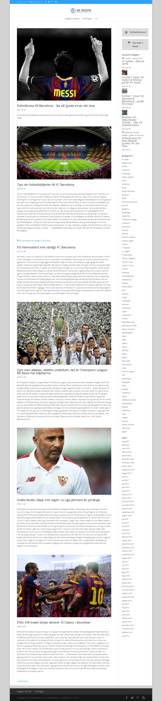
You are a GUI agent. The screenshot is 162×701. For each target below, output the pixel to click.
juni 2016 (125, 523)
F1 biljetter (126, 248)
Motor (124, 354)
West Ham (126, 428)
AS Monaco (126, 173)
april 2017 (125, 487)
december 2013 (128, 625)
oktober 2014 (127, 593)
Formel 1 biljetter (128, 258)
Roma (124, 386)
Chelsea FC (126, 223)
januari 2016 (126, 540)
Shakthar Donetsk (129, 400)
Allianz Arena (127, 163)
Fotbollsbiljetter (128, 276)
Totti (124, 414)
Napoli (124, 357)
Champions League (129, 219)
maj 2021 (125, 441)
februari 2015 (127, 579)
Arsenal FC (126, 170)
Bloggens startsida (72, 18)
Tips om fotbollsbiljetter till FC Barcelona (45, 184)
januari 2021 (126, 455)
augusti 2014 (127, 600)
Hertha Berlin (127, 287)
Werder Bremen (128, 424)
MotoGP (125, 350)
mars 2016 (126, 533)
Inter (123, 290)
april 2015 (125, 572)
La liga (124, 297)
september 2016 (128, 512)
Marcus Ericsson (128, 329)
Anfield (124, 166)
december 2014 (128, 586)
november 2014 (128, 590)
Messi (124, 336)
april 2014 (125, 611)
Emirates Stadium (128, 237)
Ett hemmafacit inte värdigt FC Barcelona (46, 247)
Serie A (124, 396)
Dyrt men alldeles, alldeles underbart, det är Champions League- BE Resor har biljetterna (62, 371)
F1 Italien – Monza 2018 (133, 62)
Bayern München (128, 191)
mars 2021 (126, 448)
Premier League (128, 371)
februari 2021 (127, 452)
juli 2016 (125, 519)
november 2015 (128, 547)
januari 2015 (126, 583)
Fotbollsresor (137, 32)
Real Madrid (126, 378)
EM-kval (125, 233)
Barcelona (126, 184)
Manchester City (128, 322)
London (125, 318)
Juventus (125, 294)
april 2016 (125, 530)
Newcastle (126, 361)
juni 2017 (125, 480)
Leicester (125, 304)
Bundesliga (126, 212)
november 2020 (128, 463)
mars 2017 (126, 491)
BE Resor (125, 195)
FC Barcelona (127, 255)
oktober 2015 (127, 551)
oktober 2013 (127, 632)
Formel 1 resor (137, 44)
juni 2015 (125, 565)
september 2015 (128, 554)
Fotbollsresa (126, 280)
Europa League (128, 241)
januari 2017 (126, 498)
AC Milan (125, 159)
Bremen (125, 205)
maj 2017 (125, 484)
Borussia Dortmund (129, 202)
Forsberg (125, 272)
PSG (123, 375)
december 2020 (128, 459)
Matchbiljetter (127, 333)
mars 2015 (126, 576)
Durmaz (125, 230)
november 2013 (128, 629)
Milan (124, 340)
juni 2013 (125, 636)
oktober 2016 (127, 508)
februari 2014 (127, 618)
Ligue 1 (124, 311)
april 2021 (125, 445)
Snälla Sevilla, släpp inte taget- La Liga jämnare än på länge (58, 500)
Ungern (124, 417)
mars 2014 (126, 615)
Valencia (125, 421)
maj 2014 (125, 607)
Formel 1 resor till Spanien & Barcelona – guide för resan (133, 100)
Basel (124, 188)
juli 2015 (125, 561)
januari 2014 (126, 622)
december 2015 (128, 544)
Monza (124, 347)
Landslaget (126, 301)
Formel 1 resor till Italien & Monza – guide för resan (133, 79)
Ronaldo (125, 389)
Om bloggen (87, 18)
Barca (124, 180)
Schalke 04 (126, 393)
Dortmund (126, 226)
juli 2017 (125, 477)
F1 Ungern (126, 251)
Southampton (127, 403)
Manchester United (129, 325)
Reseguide (126, 382)
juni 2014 (125, 604)
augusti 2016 (127, 515)
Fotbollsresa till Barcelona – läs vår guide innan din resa (56, 105)
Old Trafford (126, 364)
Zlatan (124, 432)
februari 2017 (127, 494)
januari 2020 (126, 466)
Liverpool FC (127, 315)
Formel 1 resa (127, 262)
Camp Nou (126, 216)
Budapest (125, 209)
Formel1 (125, 269)
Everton (125, 244)
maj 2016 (125, 526)
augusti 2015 (127, 558)
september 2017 (128, 470)
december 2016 (128, 501)
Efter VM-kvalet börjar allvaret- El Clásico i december (54, 622)
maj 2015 (125, 568)
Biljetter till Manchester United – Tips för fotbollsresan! (132, 121)
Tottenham (126, 410)
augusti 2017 (127, 473)
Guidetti (125, 283)
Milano (124, 343)
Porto (124, 368)
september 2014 (128, 597)
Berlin (124, 198)
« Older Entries (22, 681)
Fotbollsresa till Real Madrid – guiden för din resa (131, 142)
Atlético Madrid (128, 177)
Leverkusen (126, 308)
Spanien (125, 407)
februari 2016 (127, 537)
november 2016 (128, 505)
